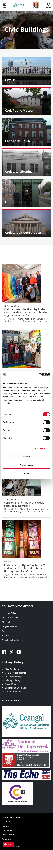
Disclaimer (7, 830)
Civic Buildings (12, 669)
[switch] (46, 422)
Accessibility (8, 834)
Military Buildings (13, 680)
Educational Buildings (15, 687)
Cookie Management (12, 817)
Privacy (5, 826)
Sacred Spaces (12, 684)
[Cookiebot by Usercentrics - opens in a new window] (39, 374)
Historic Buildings (13, 691)
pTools (17, 846)
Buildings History (12, 662)
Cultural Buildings (13, 676)
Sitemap (6, 821)
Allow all (26, 456)
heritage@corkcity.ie (19, 640)
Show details (39, 448)
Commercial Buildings (15, 672)
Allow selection (26, 465)
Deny (26, 473)
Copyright (6, 839)
